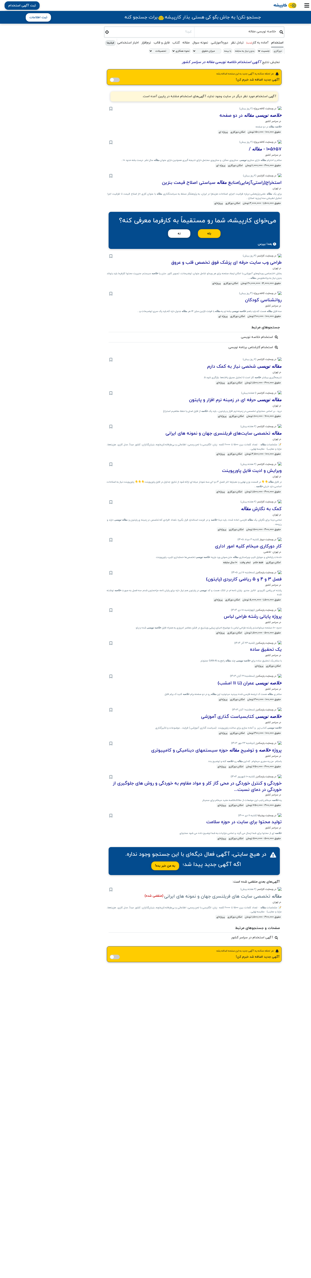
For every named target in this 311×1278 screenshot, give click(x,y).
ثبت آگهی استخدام (22, 5)
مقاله (186, 42)
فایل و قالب (162, 42)
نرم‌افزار (146, 42)
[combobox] (237, 31)
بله (209, 233)
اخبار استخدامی (128, 42)
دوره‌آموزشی (219, 42)
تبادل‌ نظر (237, 42)
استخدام (277, 42)
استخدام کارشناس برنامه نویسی (250, 347)
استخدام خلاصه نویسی (257, 337)
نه (179, 233)
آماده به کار (257, 42)
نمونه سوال (200, 42)
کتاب (176, 42)
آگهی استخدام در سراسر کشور (252, 937)
